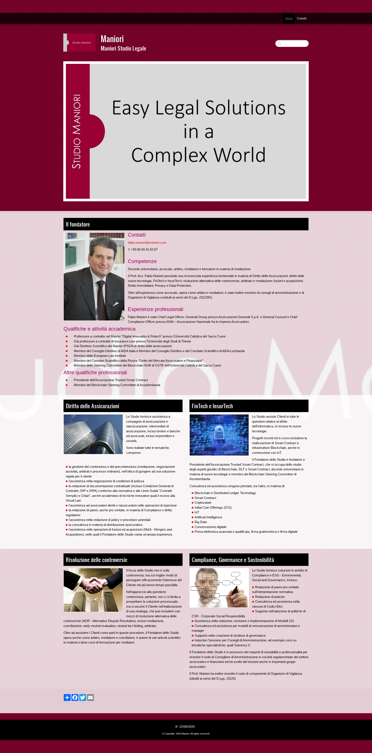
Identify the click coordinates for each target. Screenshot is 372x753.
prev (77, 131)
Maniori (112, 38)
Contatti (302, 18)
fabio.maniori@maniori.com (147, 242)
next (294, 131)
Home (289, 18)
